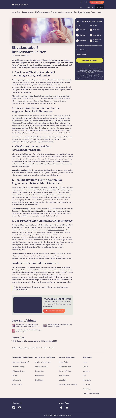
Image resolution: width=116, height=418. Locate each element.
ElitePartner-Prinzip (18, 366)
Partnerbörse (39, 371)
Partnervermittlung (41, 366)
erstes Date (62, 380)
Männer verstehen (71, 12)
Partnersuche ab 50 (65, 366)
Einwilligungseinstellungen (91, 393)
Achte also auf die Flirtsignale (52, 275)
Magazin (100, 7)
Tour (80, 7)
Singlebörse (39, 380)
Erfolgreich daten (84, 12)
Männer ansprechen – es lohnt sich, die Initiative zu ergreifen (59, 325)
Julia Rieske (17, 55)
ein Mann (83, 35)
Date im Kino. (67, 258)
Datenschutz (87, 380)
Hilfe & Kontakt (17, 384)
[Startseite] (20, 4)
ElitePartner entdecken (42, 12)
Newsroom (89, 7)
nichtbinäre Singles (97, 41)
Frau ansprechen (65, 282)
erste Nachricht (64, 375)
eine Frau (83, 29)
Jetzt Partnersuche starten (54, 311)
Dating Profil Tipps (65, 371)
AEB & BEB (86, 384)
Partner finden (16, 12)
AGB (85, 74)
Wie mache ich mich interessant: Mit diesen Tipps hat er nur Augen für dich (27, 325)
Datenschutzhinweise (93, 74)
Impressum (86, 371)
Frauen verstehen (96, 12)
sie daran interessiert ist (56, 230)
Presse (85, 362)
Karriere (85, 366)
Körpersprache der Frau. (20, 128)
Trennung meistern (57, 12)
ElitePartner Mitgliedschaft (20, 362)
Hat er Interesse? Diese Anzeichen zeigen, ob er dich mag (29, 331)
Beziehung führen (28, 12)
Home (81, 2)
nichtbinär (83, 40)
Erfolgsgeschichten (18, 371)
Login (85, 2)
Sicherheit (15, 375)
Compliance (87, 389)
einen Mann (97, 35)
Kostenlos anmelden (97, 2)
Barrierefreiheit (16, 380)
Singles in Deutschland (42, 362)
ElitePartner (15, 348)
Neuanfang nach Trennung (68, 384)
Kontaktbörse (39, 375)
